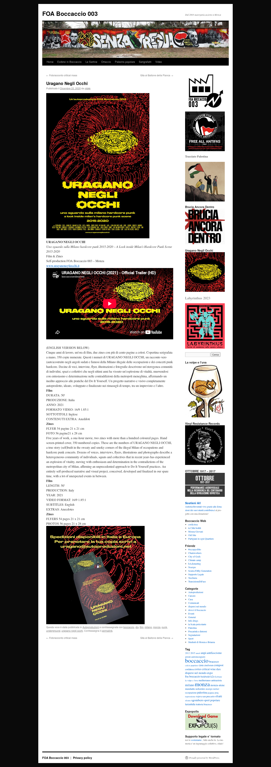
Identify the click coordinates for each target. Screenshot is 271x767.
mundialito (190, 688)
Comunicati (193, 602)
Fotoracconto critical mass (61, 75)
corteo (197, 669)
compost (218, 665)
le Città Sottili (194, 527)
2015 (192, 653)
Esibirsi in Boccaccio (69, 62)
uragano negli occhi (72, 630)
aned (198, 653)
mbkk (87, 88)
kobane (218, 676)
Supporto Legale (196, 574)
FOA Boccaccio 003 (70, 13)
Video (158, 62)
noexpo (209, 688)
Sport (190, 638)
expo (210, 673)
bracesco (214, 661)
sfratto (188, 700)
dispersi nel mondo (197, 606)
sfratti (218, 696)
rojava (199, 696)
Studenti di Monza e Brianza (201, 642)
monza (156, 627)
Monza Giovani (195, 531)
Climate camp (194, 560)
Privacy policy (82, 758)
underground (53, 630)
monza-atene (217, 685)
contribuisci (209, 510)
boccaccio (128, 627)
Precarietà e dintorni (197, 631)
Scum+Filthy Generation (199, 570)
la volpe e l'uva (191, 680)
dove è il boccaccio (197, 610)
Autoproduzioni (91, 627)
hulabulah (205, 676)
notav (216, 689)
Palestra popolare (125, 62)
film (141, 627)
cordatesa (189, 669)
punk (164, 627)
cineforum (208, 665)
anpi (203, 653)
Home (50, 62)
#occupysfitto (194, 549)
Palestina (192, 627)
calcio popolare (191, 665)
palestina (202, 692)
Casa (190, 599)
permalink (107, 630)
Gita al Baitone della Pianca (156, 75)
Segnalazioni (194, 634)
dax (218, 669)
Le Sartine (91, 62)
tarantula (190, 704)
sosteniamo (196, 739)
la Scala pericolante (197, 624)
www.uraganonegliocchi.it (62, 265)
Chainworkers (195, 552)
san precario (208, 696)
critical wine (209, 669)
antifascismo (214, 653)
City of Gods (194, 556)
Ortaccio (106, 62)
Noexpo (192, 567)
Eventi (191, 613)
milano (148, 627)
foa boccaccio (192, 676)
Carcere (191, 595)
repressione (190, 696)
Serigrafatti (145, 62)
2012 (187, 653)
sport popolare (212, 700)
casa (201, 665)
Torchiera (192, 577)
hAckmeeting (194, 563)
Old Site (192, 535)
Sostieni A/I (193, 503)
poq (216, 692)
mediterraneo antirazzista (210, 680)
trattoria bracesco (204, 704)
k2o (212, 676)
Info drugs (193, 620)
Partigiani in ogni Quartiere (201, 538)
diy (137, 627)
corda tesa (193, 524)
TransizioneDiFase (197, 581)
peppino (211, 692)
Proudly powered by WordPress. (204, 757)
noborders (200, 688)
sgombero (197, 700)
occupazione (191, 692)
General (192, 617)
